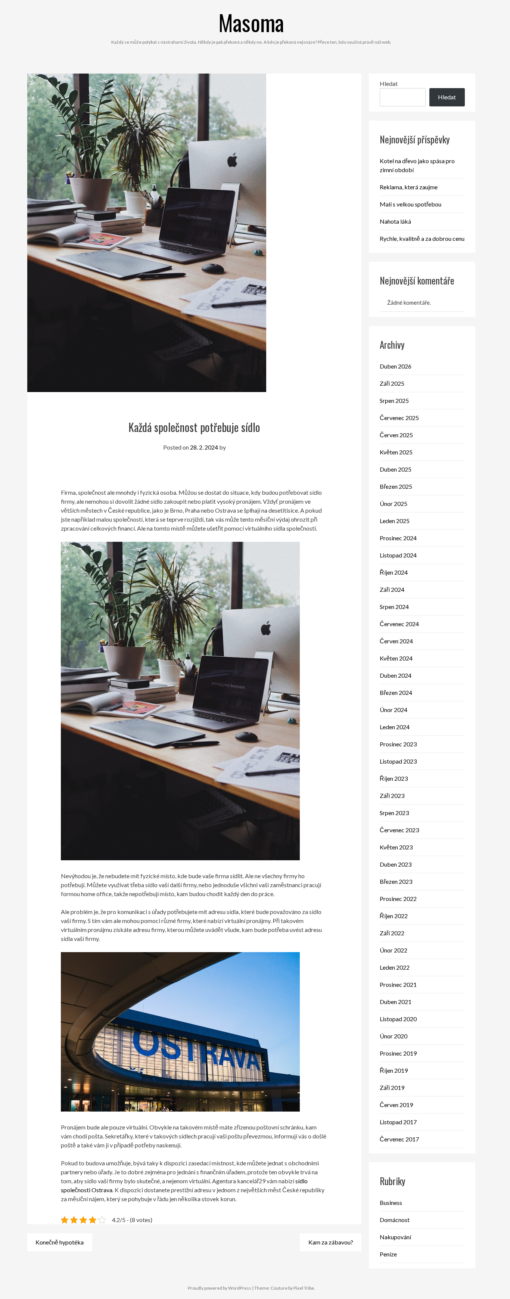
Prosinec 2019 (398, 1053)
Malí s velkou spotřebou (410, 204)
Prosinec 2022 (398, 898)
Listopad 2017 (398, 1121)
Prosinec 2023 (398, 744)
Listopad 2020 (398, 1018)
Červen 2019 (396, 1104)
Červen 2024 (396, 640)
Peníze (388, 1254)
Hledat (389, 83)
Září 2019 (392, 1087)
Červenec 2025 (399, 417)
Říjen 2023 (394, 778)
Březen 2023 (396, 881)
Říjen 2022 (394, 915)
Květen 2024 (396, 658)
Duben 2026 (395, 366)
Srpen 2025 (394, 400)
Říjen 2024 (394, 572)
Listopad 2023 (398, 761)
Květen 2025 (396, 452)
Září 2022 (392, 932)
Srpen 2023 (394, 812)
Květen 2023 (396, 847)
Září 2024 (392, 589)
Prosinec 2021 (398, 984)
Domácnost (395, 1219)
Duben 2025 (395, 469)
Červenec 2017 (399, 1139)
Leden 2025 (395, 520)
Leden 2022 (395, 967)
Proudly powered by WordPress (219, 1288)
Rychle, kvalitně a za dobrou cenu (422, 238)
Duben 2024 (395, 675)
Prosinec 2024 (398, 537)
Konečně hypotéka (59, 1242)
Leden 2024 (395, 726)
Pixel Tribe (303, 1288)
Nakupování (395, 1236)
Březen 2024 (396, 692)
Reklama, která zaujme (409, 186)
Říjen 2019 (394, 1070)
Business (391, 1202)
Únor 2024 (393, 709)
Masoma (251, 21)
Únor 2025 (393, 503)
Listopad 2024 (398, 555)
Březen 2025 (396, 486)
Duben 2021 (395, 1001)
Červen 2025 (396, 434)
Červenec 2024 (399, 623)
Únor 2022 (393, 950)
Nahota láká (395, 221)
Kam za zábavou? (330, 1242)
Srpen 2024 (394, 606)
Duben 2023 (395, 864)
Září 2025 (392, 383)
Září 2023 (392, 795)
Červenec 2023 (399, 829)
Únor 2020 (393, 1035)
